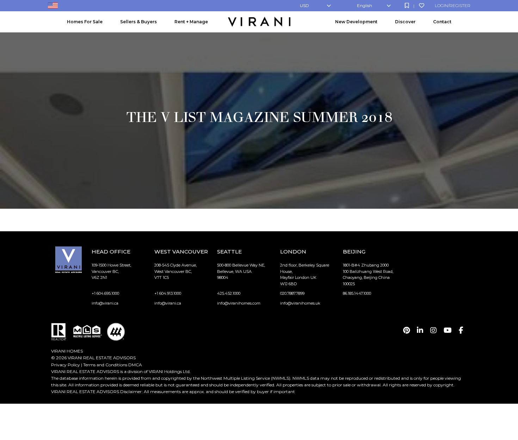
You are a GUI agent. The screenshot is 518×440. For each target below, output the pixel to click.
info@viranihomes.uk (300, 303)
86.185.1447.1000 (357, 293)
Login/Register (452, 5)
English (364, 5)
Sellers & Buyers (138, 21)
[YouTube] (447, 330)
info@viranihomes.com (238, 303)
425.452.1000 (228, 293)
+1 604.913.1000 (167, 293)
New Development (356, 21)
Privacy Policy (65, 364)
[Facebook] (461, 330)
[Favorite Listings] (421, 5)
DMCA (135, 364)
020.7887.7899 (292, 293)
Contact (442, 21)
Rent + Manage (191, 21)
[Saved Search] (406, 5)
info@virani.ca (105, 303)
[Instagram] (433, 330)
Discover (405, 21)
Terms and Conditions (105, 364)
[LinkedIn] (420, 330)
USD (304, 5)
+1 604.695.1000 (105, 293)
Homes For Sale (85, 21)
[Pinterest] (406, 330)
